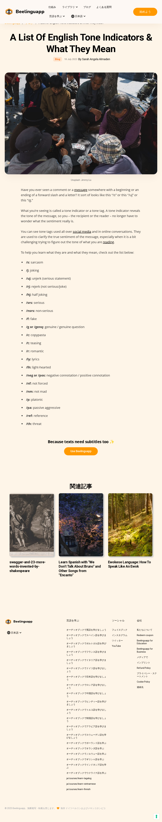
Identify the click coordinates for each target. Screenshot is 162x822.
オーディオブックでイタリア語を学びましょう (86, 661)
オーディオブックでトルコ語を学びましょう (86, 711)
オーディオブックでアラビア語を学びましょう (86, 727)
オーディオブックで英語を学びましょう (86, 630)
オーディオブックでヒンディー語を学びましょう (86, 703)
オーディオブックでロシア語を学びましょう (86, 686)
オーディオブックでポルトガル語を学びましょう (86, 645)
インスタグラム (119, 635)
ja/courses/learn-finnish (78, 789)
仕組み (52, 7)
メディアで (142, 657)
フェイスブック (119, 630)
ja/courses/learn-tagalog (78, 778)
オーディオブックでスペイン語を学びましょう (86, 636)
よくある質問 (104, 7)
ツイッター (117, 640)
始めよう (145, 11)
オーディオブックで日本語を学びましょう (86, 678)
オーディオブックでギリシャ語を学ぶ (85, 759)
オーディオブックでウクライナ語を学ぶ (86, 773)
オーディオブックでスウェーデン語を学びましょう (86, 736)
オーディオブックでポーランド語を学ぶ (86, 743)
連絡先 (140, 687)
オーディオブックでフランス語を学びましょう (86, 653)
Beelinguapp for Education (145, 642)
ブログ (87, 7)
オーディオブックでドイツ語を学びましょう (86, 669)
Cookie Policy (143, 681)
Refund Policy (144, 668)
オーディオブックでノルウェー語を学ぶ (86, 753)
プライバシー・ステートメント (147, 674)
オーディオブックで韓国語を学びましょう (86, 719)
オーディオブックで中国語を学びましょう (86, 694)
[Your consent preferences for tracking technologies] (156, 816)
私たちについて (144, 630)
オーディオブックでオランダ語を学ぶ (85, 748)
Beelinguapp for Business (145, 650)
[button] (69, 7)
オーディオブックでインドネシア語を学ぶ (86, 766)
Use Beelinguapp (80, 451)
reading (108, 242)
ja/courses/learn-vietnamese (81, 784)
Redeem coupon (145, 635)
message (80, 190)
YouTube (116, 646)
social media (82, 231)
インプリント (143, 662)
